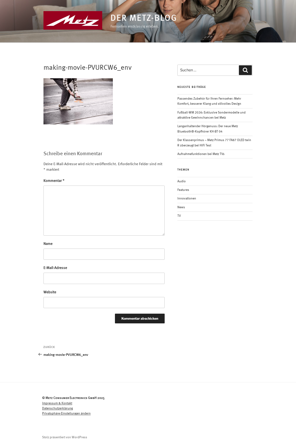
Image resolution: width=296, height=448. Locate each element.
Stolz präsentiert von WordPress (64, 437)
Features (183, 190)
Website (49, 292)
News (181, 207)
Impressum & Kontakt (57, 403)
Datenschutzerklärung (57, 408)
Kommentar (54, 181)
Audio (181, 181)
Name (47, 244)
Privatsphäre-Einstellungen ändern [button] (66, 413)
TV (179, 216)
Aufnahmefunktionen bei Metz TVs (201, 154)
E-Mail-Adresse (55, 268)
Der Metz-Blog (144, 18)
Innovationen (186, 198)
